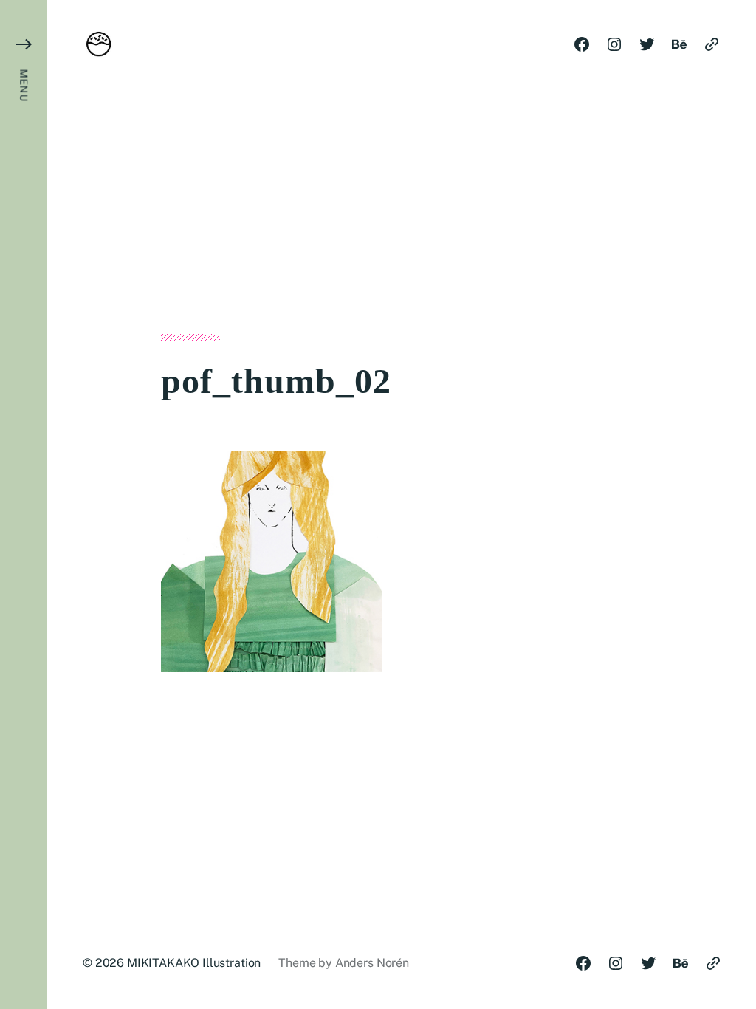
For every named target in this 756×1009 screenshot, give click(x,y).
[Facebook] (582, 44)
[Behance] (679, 44)
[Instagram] (614, 44)
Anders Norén (372, 963)
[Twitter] (646, 44)
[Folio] (711, 44)
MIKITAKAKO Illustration (194, 963)
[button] (23, 504)
